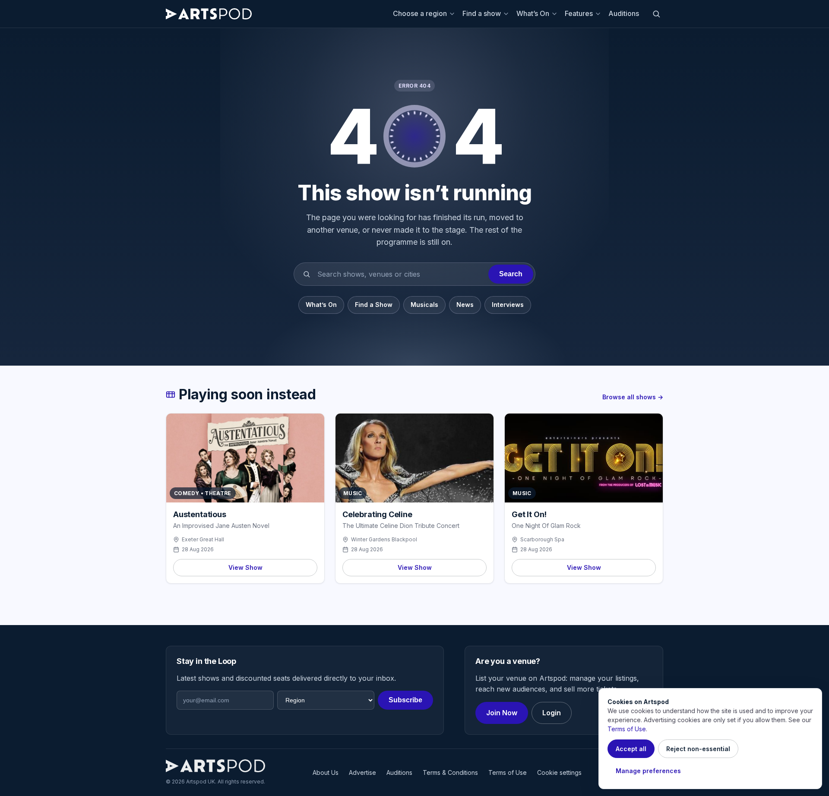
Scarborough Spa (542, 539)
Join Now (501, 712)
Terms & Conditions (450, 772)
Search (510, 274)
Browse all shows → (632, 397)
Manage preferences (648, 770)
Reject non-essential (698, 748)
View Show (245, 567)
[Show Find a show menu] (507, 14)
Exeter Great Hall (203, 539)
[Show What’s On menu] (555, 14)
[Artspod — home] (209, 13)
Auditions (623, 13)
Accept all (631, 748)
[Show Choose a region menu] (453, 14)
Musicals (424, 304)
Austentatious (199, 514)
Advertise (362, 772)
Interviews (508, 304)
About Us (326, 772)
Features (579, 13)
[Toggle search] (656, 14)
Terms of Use (507, 772)
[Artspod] (215, 765)
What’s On (532, 13)
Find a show (481, 13)
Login (551, 712)
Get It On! (529, 514)
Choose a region (420, 13)
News (465, 304)
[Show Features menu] (599, 14)
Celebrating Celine (377, 514)
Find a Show (373, 304)
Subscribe (405, 700)
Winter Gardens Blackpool (384, 539)
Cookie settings (559, 772)
